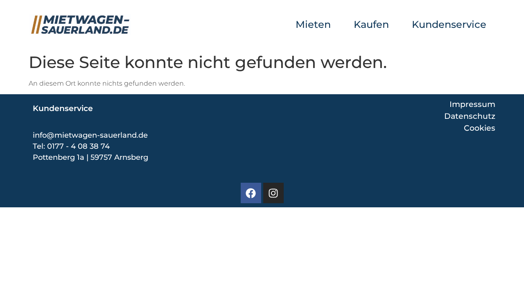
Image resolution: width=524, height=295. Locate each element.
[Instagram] (273, 193)
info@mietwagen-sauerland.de (90, 135)
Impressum (472, 104)
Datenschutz (469, 116)
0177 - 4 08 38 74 (78, 146)
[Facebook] (251, 193)
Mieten (313, 24)
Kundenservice (449, 24)
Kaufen (371, 24)
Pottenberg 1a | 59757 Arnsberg (90, 157)
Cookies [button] (479, 128)
